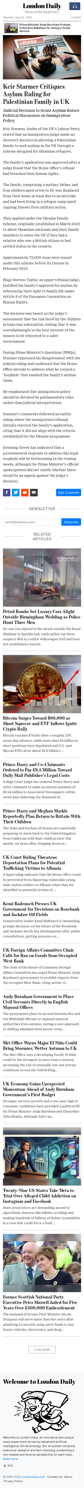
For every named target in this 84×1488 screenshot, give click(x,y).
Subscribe (71, 522)
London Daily (42, 5)
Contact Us (55, 1477)
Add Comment (68, 492)
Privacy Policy (13, 1481)
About (68, 1477)
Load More (42, 1349)
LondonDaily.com (33, 1477)
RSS (10, 1465)
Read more (10, 1459)
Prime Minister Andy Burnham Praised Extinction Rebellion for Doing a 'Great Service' (43, 28)
